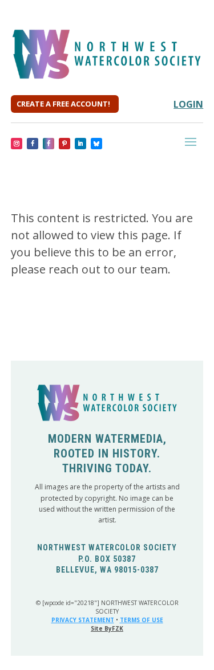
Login (188, 104)
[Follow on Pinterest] (64, 143)
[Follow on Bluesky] (96, 143)
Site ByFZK (107, 628)
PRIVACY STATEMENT (82, 620)
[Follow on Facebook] (32, 143)
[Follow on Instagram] (16, 143)
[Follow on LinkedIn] (80, 143)
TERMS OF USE (141, 620)
